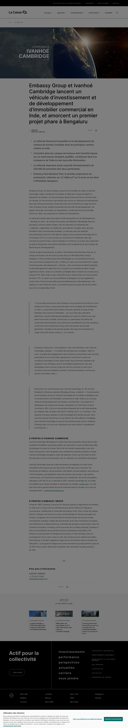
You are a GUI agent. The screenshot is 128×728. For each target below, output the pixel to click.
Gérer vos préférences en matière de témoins (87, 719)
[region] (64, 719)
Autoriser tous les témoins (113, 719)
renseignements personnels (12, 726)
